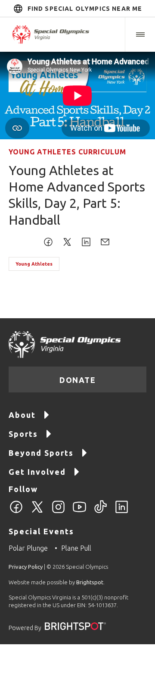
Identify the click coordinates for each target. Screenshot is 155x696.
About (22, 415)
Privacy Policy (26, 567)
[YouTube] (79, 512)
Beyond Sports (41, 452)
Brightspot (89, 582)
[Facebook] (16, 512)
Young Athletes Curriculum (67, 152)
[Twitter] (37, 512)
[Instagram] (58, 512)
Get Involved (37, 471)
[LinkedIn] (121, 512)
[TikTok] (100, 512)
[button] (140, 34)
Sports (23, 434)
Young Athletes (34, 263)
